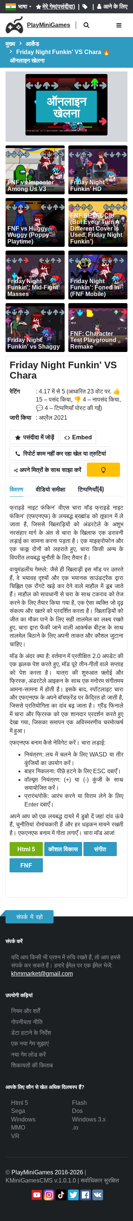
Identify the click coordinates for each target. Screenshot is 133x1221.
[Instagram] (48, 1195)
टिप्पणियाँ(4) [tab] (91, 488)
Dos (77, 1111)
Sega (18, 1111)
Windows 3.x (89, 1119)
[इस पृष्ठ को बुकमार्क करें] (85, 6)
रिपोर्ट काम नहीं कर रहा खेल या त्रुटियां (64, 453)
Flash (79, 1103)
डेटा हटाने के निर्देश (31, 1033)
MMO (18, 1127)
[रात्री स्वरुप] (103, 470)
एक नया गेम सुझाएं (30, 1043)
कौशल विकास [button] (63, 849)
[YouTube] (36, 1195)
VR (15, 1136)
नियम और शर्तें (25, 1011)
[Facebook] (85, 1195)
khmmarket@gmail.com (42, 973)
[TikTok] (60, 1195)
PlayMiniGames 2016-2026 (47, 1172)
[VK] (97, 1195)
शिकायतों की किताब (32, 1065)
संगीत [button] (100, 849)
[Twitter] (72, 1195)
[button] (86, 25)
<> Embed (78, 437)
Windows (23, 1119)
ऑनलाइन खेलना (66, 106)
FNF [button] (26, 865)
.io (75, 1127)
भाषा (22, 6)
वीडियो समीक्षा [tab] (50, 488)
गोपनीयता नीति (26, 1022)
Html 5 (26, 849)
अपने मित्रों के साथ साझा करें (49, 469)
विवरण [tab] (16, 488)
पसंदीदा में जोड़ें (38, 437)
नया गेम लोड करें (28, 1054)
